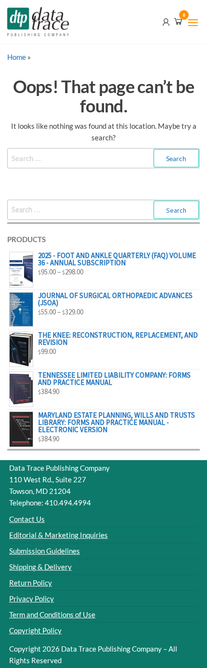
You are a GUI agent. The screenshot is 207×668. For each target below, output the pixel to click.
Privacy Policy (31, 598)
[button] (193, 22)
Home (16, 57)
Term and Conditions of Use (52, 614)
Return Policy (30, 582)
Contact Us (27, 519)
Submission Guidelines (44, 550)
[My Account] (166, 21)
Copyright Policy (35, 630)
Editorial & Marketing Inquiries (58, 535)
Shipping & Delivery (40, 566)
